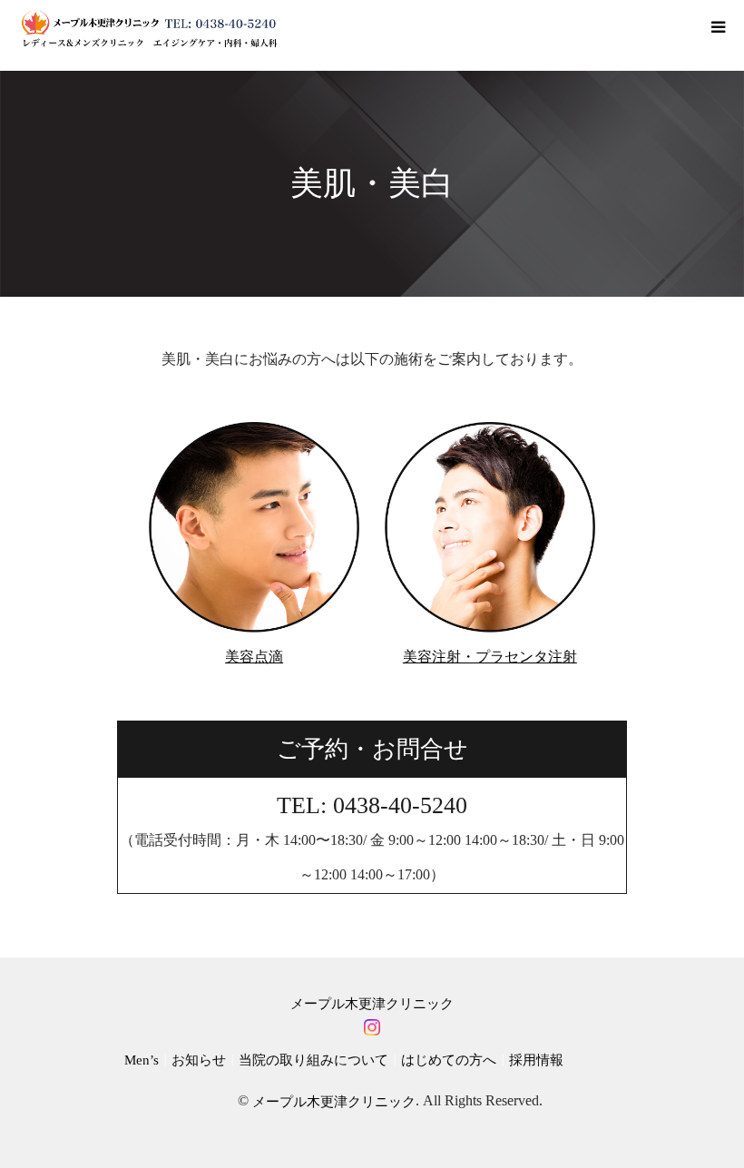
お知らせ (198, 1060)
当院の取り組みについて (313, 1060)
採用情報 (536, 1060)
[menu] (717, 27)
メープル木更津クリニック (372, 1003)
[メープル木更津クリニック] (148, 28)
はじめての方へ (448, 1060)
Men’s (141, 1060)
